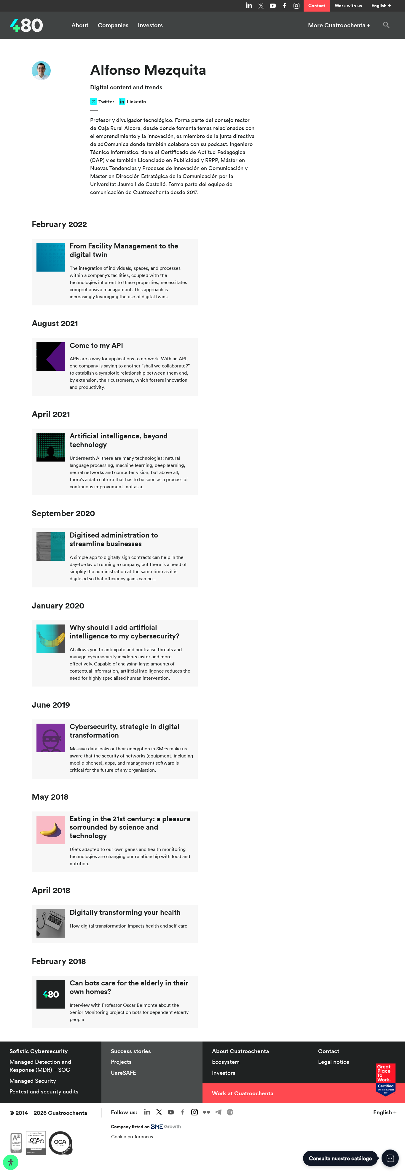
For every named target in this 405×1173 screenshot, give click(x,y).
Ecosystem (226, 1061)
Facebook (284, 5)
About (79, 25)
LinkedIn (136, 102)
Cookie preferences (132, 1136)
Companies (113, 25)
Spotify (230, 1112)
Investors (150, 25)
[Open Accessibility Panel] (10, 1162)
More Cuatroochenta (337, 25)
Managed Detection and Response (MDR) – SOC (40, 1065)
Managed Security (32, 1080)
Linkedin (249, 5)
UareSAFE (123, 1072)
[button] (386, 25)
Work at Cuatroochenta (242, 1093)
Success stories (131, 1051)
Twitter (261, 5)
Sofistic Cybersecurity (38, 1051)
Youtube (273, 5)
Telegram (218, 1112)
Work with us (348, 5)
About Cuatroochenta (240, 1051)
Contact (316, 5)
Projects (121, 1061)
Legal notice (333, 1061)
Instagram (296, 5)
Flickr (206, 1112)
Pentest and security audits (44, 1091)
